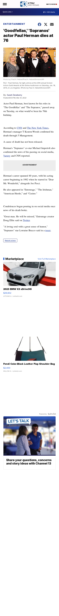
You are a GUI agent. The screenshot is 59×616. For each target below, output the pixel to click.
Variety (6, 155)
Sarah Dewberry (14, 95)
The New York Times (37, 127)
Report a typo (10, 240)
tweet (47, 230)
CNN (19, 127)
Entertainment (14, 24)
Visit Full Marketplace (47, 259)
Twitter (26, 220)
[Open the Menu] (4, 4)
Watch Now (51, 4)
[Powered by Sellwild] (52, 414)
